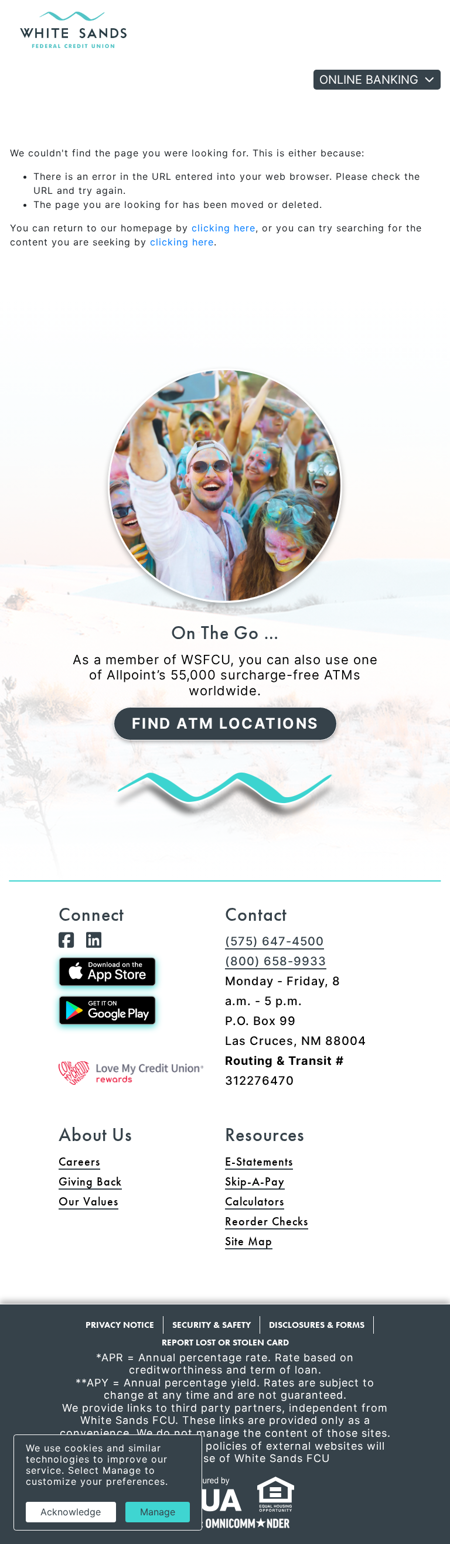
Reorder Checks (308, 1221)
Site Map (248, 1241)
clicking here (223, 228)
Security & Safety (211, 1325)
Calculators (254, 1201)
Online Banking (368, 80)
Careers (79, 1161)
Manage (157, 1512)
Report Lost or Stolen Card (225, 1342)
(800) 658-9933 (275, 961)
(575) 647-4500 (274, 941)
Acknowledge (70, 1512)
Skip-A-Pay (299, 1181)
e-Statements (259, 1161)
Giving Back (90, 1181)
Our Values (88, 1201)
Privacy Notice (120, 1325)
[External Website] (131, 1073)
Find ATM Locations (225, 723)
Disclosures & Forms (316, 1325)
